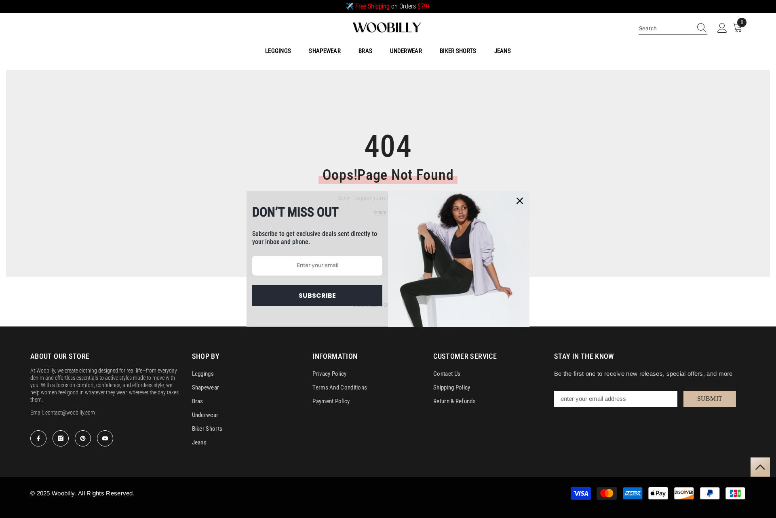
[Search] (673, 28)
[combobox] (665, 28)
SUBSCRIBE (317, 295)
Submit (710, 398)
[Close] (519, 201)
